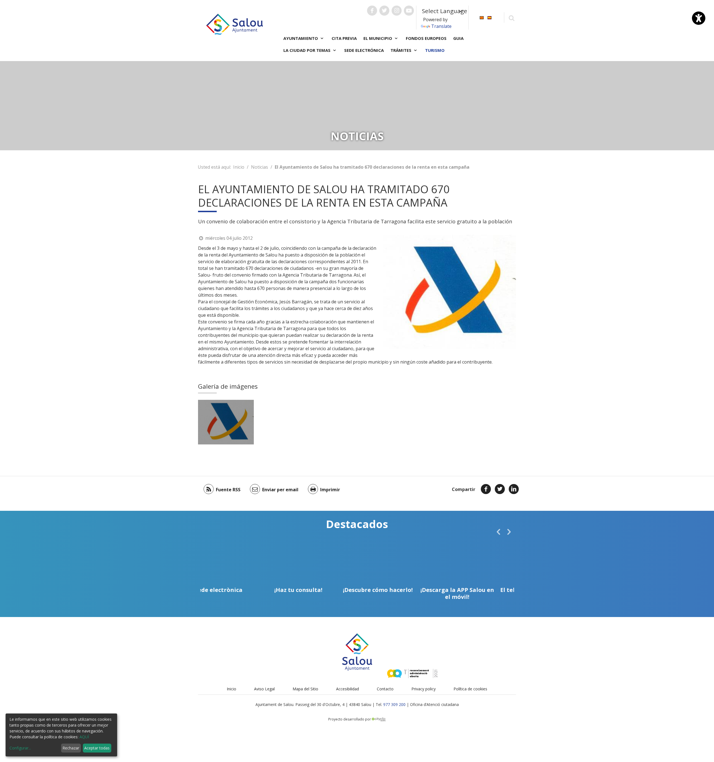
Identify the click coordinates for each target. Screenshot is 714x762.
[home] (234, 24)
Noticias (259, 167)
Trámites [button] (401, 50)
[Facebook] (486, 489)
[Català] (482, 17)
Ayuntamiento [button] (301, 38)
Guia (458, 38)
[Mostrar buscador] (511, 17)
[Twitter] (500, 489)
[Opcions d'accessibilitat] (699, 18)
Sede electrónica (364, 50)
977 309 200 (394, 704)
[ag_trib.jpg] (226, 422)
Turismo (435, 50)
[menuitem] (481, 17)
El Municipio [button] (378, 38)
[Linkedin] (514, 489)
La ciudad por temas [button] (307, 50)
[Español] (489, 17)
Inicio (238, 167)
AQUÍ (84, 736)
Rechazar (70, 748)
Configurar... (20, 748)
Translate (441, 26)
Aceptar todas (97, 748)
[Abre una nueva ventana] (372, 11)
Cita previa (344, 38)
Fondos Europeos (426, 38)
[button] (498, 532)
